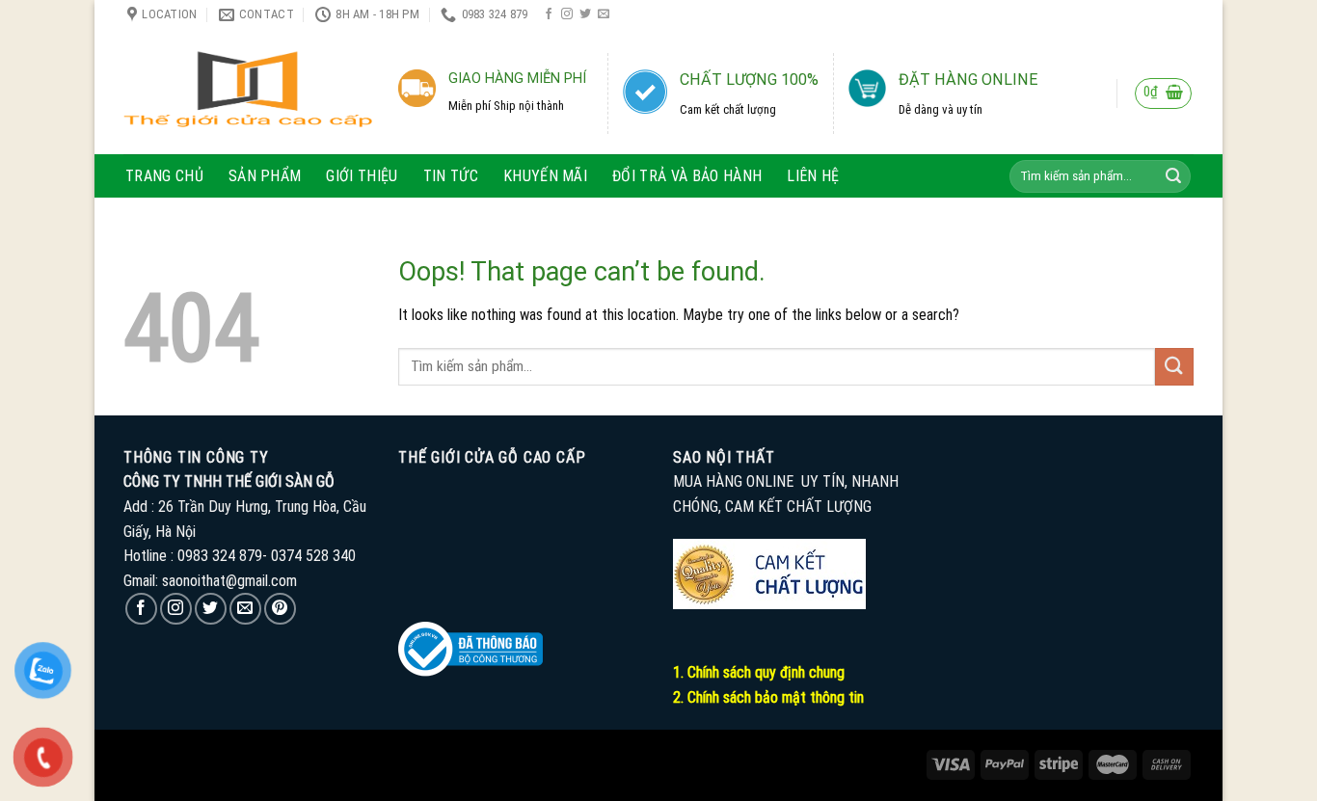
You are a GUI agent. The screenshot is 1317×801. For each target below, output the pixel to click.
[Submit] (1173, 176)
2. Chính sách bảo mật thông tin (768, 697)
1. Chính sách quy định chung (759, 672)
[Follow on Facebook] (548, 14)
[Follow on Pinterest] (280, 609)
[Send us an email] (603, 14)
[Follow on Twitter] (585, 14)
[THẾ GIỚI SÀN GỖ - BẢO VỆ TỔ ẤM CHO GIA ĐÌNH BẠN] (247, 92)
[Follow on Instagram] (567, 14)
